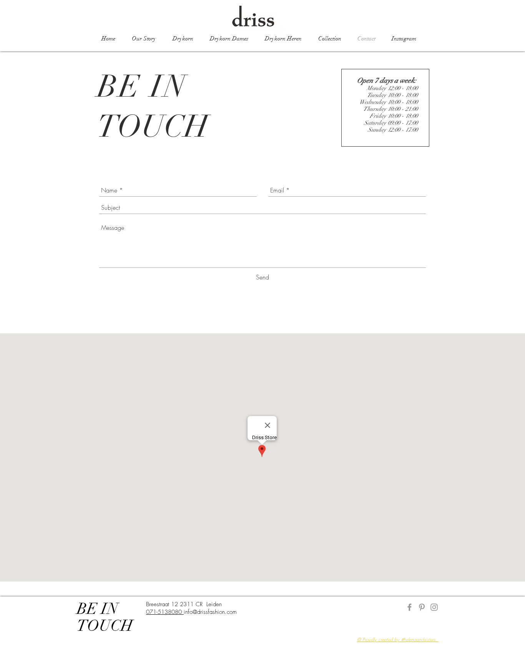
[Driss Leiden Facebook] (409, 607)
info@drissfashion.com (210, 612)
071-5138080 (165, 612)
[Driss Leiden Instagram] (434, 607)
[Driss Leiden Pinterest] (422, 607)
